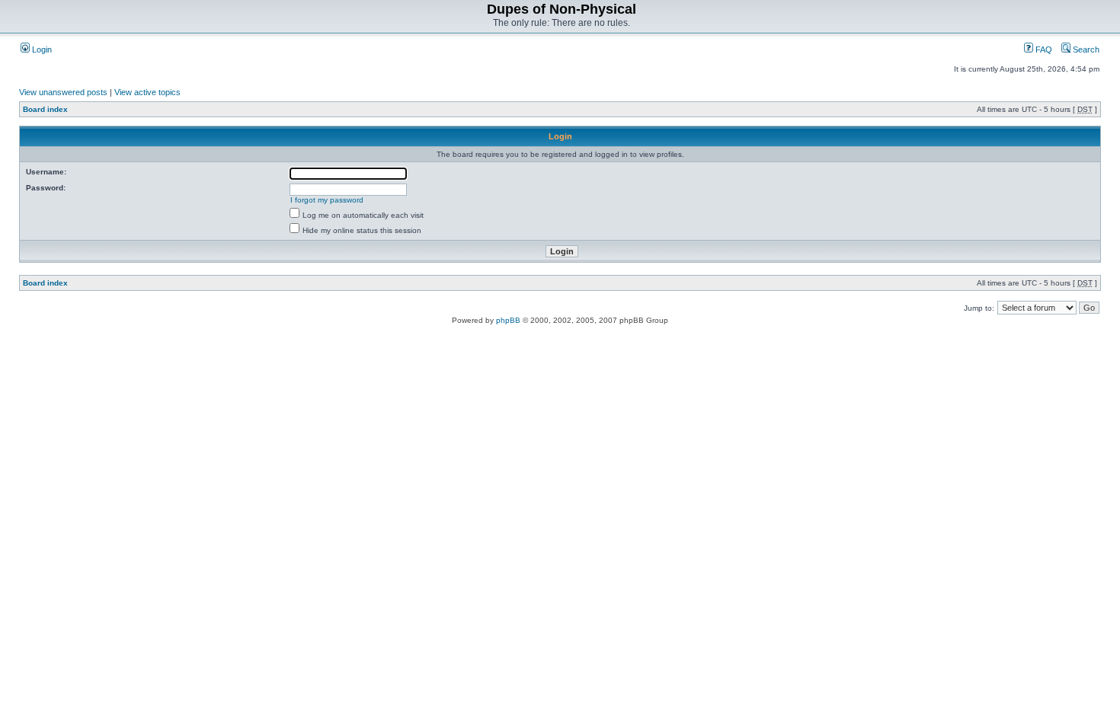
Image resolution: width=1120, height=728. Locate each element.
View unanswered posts (63, 92)
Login (41, 49)
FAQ (1042, 49)
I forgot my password (326, 200)
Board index (45, 109)
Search (1084, 49)
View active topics (147, 92)
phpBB (508, 320)
